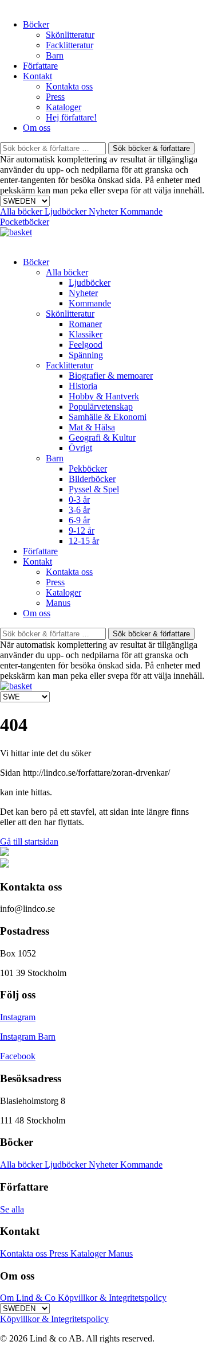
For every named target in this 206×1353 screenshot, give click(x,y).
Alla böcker (22, 211)
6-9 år (79, 520)
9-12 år (81, 530)
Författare (40, 66)
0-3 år (79, 499)
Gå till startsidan (29, 841)
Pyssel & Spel (94, 489)
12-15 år (84, 541)
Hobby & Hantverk (104, 396)
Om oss (36, 128)
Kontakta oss (69, 86)
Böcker (36, 24)
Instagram (17, 1017)
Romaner (85, 324)
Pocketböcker (24, 222)
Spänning (86, 355)
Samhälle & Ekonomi (107, 417)
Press (55, 97)
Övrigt (80, 448)
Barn (55, 55)
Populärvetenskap (101, 406)
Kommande (141, 211)
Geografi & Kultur (102, 437)
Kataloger (63, 107)
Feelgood (85, 344)
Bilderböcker (92, 479)
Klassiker (85, 334)
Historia (83, 386)
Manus (58, 603)
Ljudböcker (67, 211)
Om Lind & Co (29, 1298)
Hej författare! (71, 117)
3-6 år (79, 510)
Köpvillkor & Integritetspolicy (112, 1298)
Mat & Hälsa (92, 427)
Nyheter (104, 211)
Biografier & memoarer (111, 375)
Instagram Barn (28, 1036)
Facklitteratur (69, 45)
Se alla (12, 1209)
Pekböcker (88, 468)
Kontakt (37, 76)
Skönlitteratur (70, 35)
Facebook (17, 1056)
